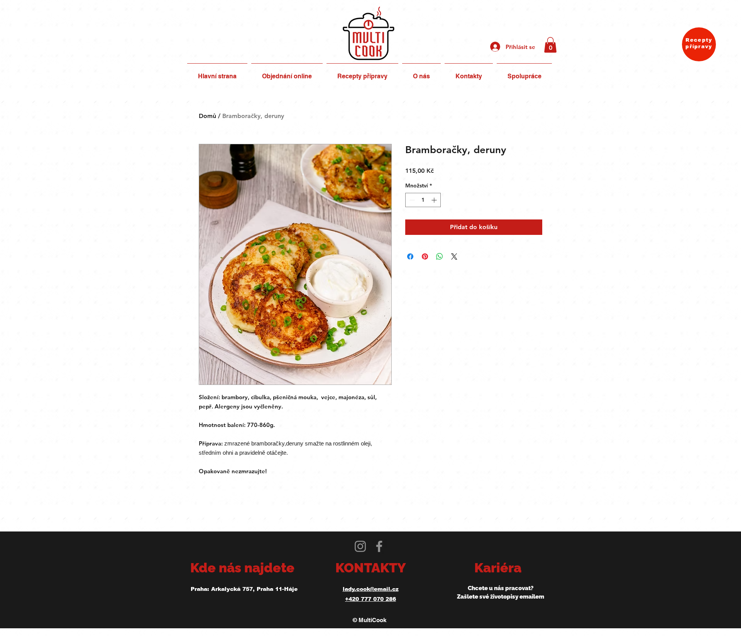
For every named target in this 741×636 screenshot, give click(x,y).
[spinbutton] (423, 200)
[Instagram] (360, 546)
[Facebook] (379, 546)
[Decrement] (411, 200)
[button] (550, 45)
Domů (207, 116)
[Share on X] (454, 256)
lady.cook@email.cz (371, 589)
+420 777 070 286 (370, 599)
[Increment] (435, 200)
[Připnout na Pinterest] (425, 256)
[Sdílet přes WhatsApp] (439, 256)
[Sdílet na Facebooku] (410, 256)
